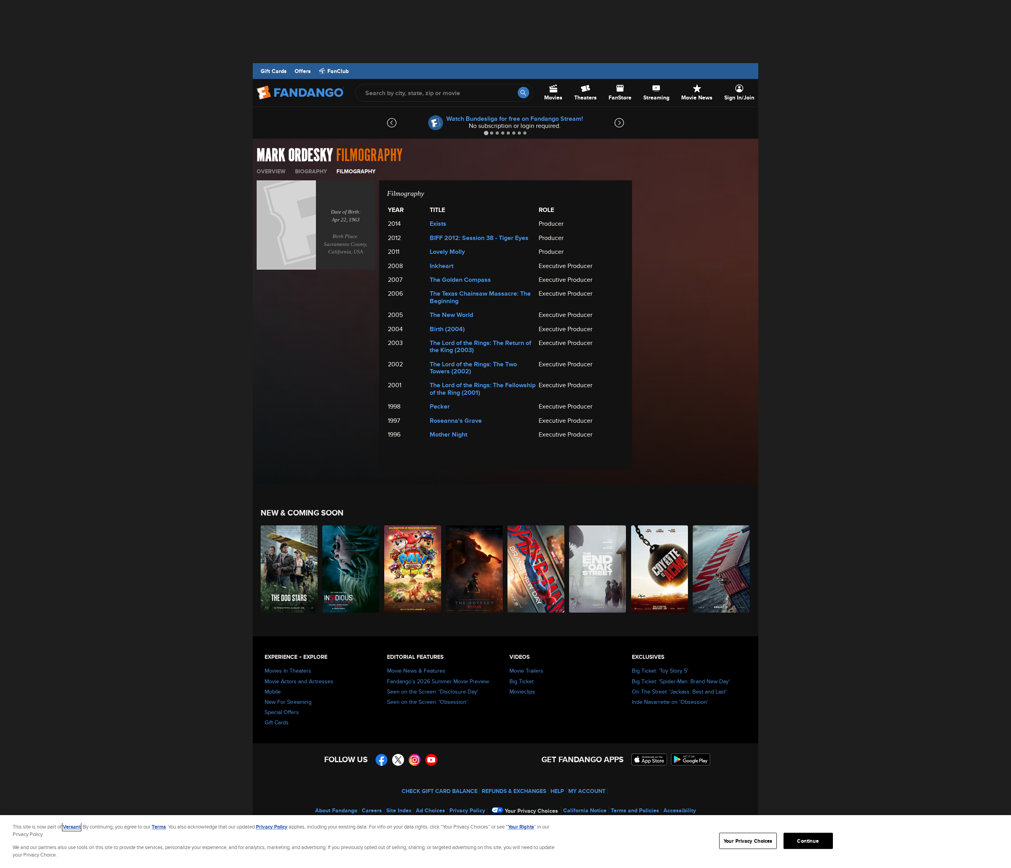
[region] (505, 841)
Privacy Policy (467, 810)
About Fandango (336, 810)
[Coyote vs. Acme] (660, 569)
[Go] (523, 92)
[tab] (486, 133)
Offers (303, 71)
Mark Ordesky (295, 155)
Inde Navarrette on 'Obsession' (670, 702)
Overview (271, 171)
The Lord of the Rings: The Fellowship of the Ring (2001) (483, 389)
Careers (372, 810)
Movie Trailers (526, 671)
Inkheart (441, 265)
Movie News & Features (416, 671)
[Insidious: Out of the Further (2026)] (351, 569)
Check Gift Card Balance (439, 791)
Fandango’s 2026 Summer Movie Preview (438, 681)
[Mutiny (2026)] (721, 569)
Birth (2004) (447, 329)
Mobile (273, 692)
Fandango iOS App (649, 759)
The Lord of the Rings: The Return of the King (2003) (480, 346)
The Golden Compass (460, 279)
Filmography (356, 171)
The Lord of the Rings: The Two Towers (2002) (473, 368)
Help (557, 791)
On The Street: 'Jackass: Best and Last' (679, 692)
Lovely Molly (447, 251)
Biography (311, 171)
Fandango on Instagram (415, 760)
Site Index (399, 810)
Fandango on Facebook (381, 760)
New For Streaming (288, 702)
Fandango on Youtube (431, 760)
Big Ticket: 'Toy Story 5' (660, 671)
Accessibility (679, 810)
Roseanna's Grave (456, 420)
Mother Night (448, 434)
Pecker (440, 406)
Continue (808, 841)
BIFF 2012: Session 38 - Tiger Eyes (479, 237)
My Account (586, 791)
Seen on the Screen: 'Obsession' (427, 702)
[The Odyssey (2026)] (475, 569)
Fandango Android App (690, 759)
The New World (451, 314)
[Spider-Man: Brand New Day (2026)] (536, 569)
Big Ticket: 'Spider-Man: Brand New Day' (681, 681)
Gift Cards (274, 71)
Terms (159, 827)
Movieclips (522, 692)
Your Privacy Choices (531, 810)
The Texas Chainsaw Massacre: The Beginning (480, 297)
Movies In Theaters (288, 671)
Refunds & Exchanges (514, 791)
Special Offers (282, 712)
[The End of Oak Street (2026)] (598, 569)
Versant (72, 827)
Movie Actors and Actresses (299, 681)
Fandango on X (398, 760)
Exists (438, 223)
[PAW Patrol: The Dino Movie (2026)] (413, 569)
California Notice (585, 810)
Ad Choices (430, 810)
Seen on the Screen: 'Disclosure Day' (432, 692)
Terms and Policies (635, 810)
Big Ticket (521, 681)
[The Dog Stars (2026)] (289, 569)
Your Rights (521, 827)
